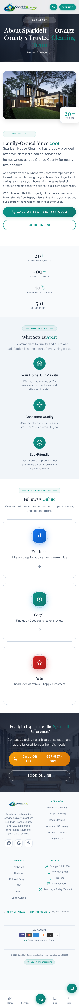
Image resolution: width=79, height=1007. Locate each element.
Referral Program (18, 879)
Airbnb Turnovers (57, 832)
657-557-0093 (60, 872)
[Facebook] (9, 843)
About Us (19, 866)
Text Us (60, 877)
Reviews (18, 873)
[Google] (19, 843)
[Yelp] (29, 843)
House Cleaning (57, 813)
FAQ (18, 885)
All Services (57, 838)
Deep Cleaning (57, 820)
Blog (18, 891)
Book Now (67, 7)
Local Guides (19, 897)
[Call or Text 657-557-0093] (53, 7)
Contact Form (59, 883)
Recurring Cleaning (57, 807)
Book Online (39, 225)
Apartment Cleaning (57, 826)
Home (31, 52)
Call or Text (42, 212)
